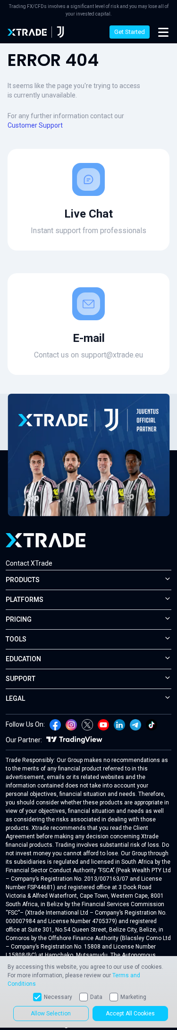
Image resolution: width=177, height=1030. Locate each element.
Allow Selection (51, 1013)
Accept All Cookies (130, 1013)
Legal (15, 698)
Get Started (129, 31)
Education (23, 659)
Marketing (133, 997)
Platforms (24, 599)
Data (96, 997)
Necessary (58, 997)
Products (23, 580)
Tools (16, 639)
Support (20, 678)
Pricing (19, 619)
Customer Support (35, 125)
